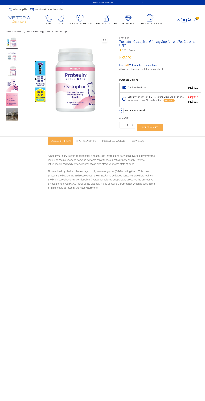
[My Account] (178, 19)
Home (8, 32)
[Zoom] (104, 40)
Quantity (124, 118)
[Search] (189, 19)
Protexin (124, 37)
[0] (194, 19)
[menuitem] (48, 20)
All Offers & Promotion (102, 2)
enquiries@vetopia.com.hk (49, 9)
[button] (159, 50)
